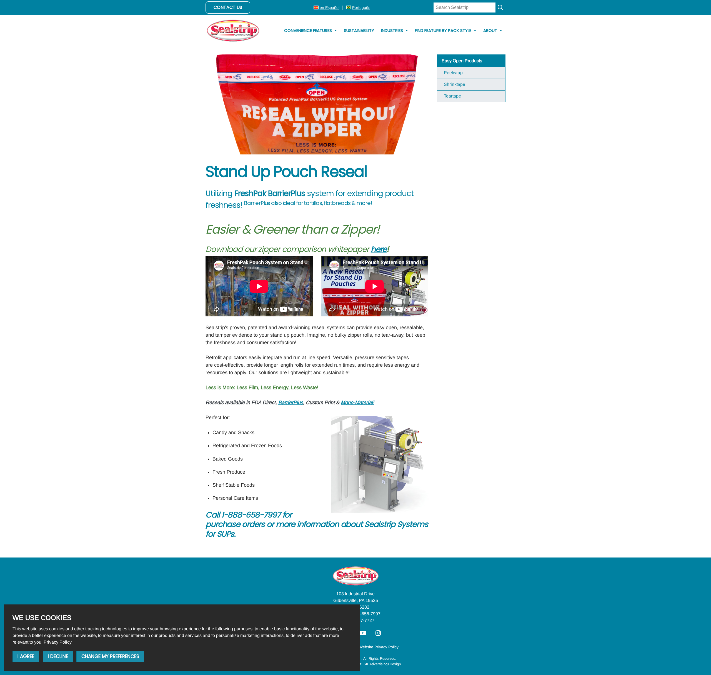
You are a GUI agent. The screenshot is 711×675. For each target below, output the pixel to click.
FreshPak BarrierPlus (269, 193)
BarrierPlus (290, 402)
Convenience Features (308, 30)
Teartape (452, 96)
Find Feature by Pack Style (443, 30)
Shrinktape (454, 84)
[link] (58, 642)
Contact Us (228, 7)
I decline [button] (58, 656)
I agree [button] (25, 656)
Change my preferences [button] (110, 656)
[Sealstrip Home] (233, 30)
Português (361, 7)
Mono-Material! (357, 402)
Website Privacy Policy (379, 647)
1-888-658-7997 (364, 613)
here (379, 249)
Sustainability (359, 30)
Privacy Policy (58, 642)
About (490, 30)
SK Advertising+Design (382, 664)
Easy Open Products (462, 60)
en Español (329, 7)
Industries (392, 30)
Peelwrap (453, 72)
